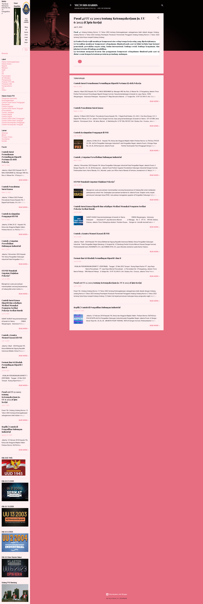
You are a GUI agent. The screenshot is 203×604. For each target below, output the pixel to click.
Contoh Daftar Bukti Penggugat (13, 119)
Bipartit (4, 66)
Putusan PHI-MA (8, 82)
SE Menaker (6, 78)
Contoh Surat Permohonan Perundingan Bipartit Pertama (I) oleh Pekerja (107, 83)
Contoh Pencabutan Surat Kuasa (88, 108)
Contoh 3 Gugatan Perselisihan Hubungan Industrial (98, 157)
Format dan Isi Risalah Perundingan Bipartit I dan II (97, 258)
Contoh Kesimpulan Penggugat (13, 123)
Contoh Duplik (7, 117)
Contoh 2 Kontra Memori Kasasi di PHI (91, 233)
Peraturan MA (7, 84)
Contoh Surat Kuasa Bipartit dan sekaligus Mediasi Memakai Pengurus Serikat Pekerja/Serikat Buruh (12, 305)
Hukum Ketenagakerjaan (10, 62)
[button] (158, 18)
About (4, 135)
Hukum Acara (6, 64)
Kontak (4, 141)
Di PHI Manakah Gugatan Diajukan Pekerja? (94, 182)
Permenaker (6, 76)
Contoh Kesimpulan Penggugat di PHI (91, 132)
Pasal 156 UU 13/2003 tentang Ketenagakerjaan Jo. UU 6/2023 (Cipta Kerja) (108, 283)
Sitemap (5, 133)
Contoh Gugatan (7, 106)
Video (4, 90)
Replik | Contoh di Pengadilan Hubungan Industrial (97, 307)
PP (3, 74)
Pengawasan (6, 80)
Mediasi (5, 68)
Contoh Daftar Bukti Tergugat (12, 121)
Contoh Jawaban (8, 112)
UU (80, 61)
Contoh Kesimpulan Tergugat (12, 125)
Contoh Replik (7, 115)
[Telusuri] (162, 6)
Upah (3, 70)
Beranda (5, 53)
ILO (3, 88)
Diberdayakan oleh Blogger (117, 594)
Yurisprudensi (7, 86)
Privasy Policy (7, 137)
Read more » (154, 101)
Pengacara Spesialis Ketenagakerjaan (9, 99)
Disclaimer (6, 139)
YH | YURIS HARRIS (86, 5)
